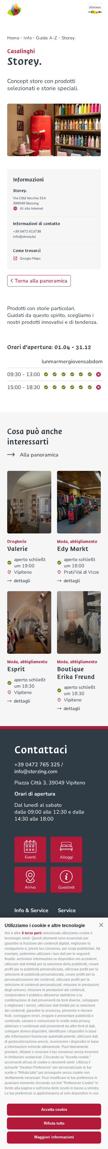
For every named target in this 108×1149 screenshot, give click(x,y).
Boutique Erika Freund (76, 673)
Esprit (16, 669)
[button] (101, 925)
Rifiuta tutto (54, 1123)
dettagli (22, 581)
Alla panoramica (39, 454)
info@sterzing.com (36, 771)
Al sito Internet (31, 208)
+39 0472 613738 (27, 231)
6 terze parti (31, 933)
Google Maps (30, 258)
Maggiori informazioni (54, 1137)
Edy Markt (72, 549)
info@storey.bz (24, 236)
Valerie (17, 549)
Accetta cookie (54, 1109)
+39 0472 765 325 (37, 764)
